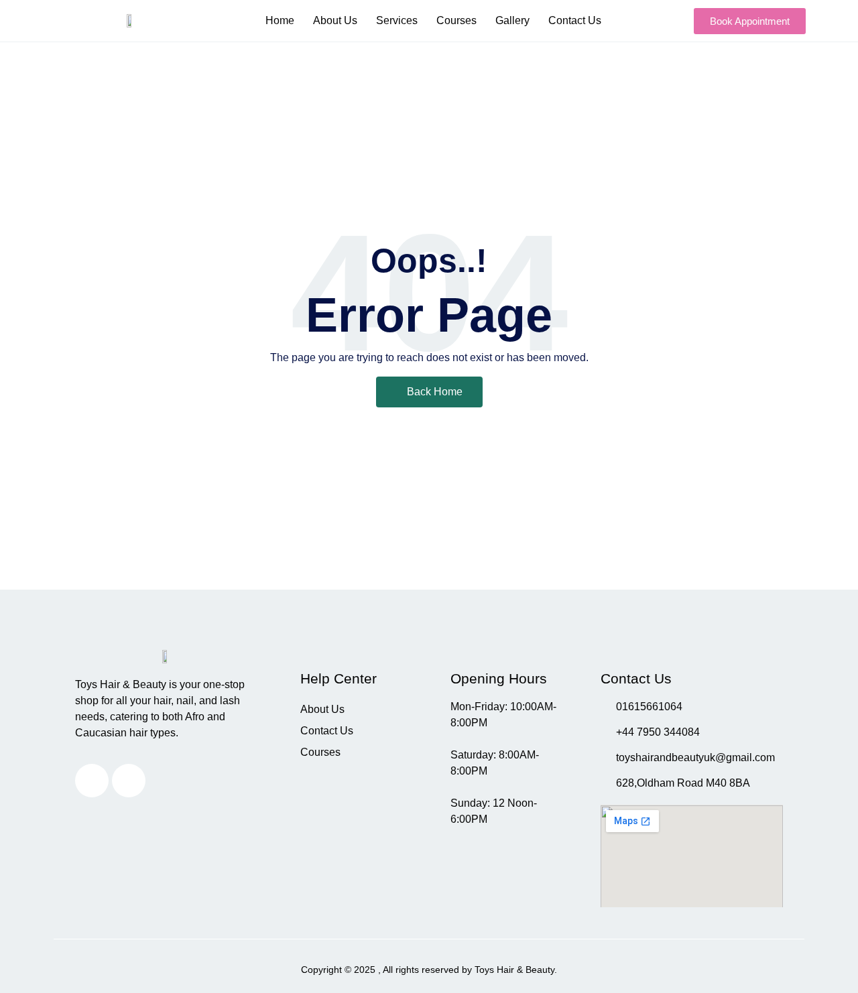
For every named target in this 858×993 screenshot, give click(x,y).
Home (279, 20)
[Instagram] (92, 780)
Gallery (512, 20)
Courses (456, 20)
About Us (335, 20)
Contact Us (574, 20)
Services (397, 20)
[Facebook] (128, 780)
